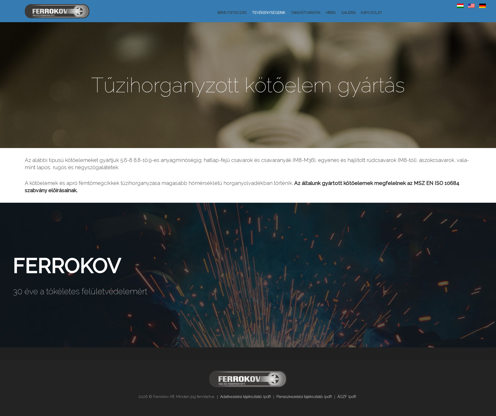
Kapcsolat (371, 13)
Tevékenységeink (268, 13)
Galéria (348, 13)
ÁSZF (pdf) (346, 396)
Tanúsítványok (306, 13)
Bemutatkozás (232, 13)
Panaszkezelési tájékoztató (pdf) (304, 396)
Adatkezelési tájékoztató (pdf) (245, 396)
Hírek (331, 13)
